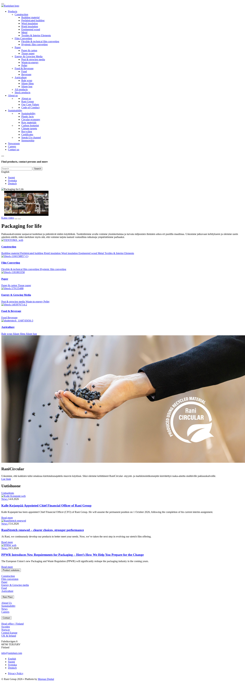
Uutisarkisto (7, 493)
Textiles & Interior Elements (36, 35)
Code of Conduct (30, 107)
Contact (6, 618)
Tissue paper (27, 53)
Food (24, 71)
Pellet (24, 65)
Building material (30, 17)
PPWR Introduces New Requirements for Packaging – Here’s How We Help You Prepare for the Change (72, 554)
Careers (12, 146)
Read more (7, 517)
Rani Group (27, 101)
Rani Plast (8, 597)
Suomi (11, 177)
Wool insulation (29, 23)
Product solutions (11, 570)
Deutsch (12, 183)
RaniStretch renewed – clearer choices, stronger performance (42, 530)
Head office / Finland (12, 623)
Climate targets (29, 128)
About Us (6, 602)
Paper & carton (29, 50)
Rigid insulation (29, 26)
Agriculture (21, 77)
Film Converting (23, 38)
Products (12, 11)
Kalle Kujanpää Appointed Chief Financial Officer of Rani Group (46, 505)
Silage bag (26, 86)
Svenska (12, 180)
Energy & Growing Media (28, 56)
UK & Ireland (8, 635)
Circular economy (30, 119)
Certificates (27, 134)
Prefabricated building (32, 20)
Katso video (7, 217)
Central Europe (9, 632)
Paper (18, 47)
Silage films (27, 83)
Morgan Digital (46, 679)
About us (13, 95)
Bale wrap (26, 80)
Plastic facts (27, 116)
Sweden (5, 626)
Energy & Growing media (15, 585)
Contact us (13, 149)
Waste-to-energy (29, 62)
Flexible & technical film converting (40, 41)
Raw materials (28, 122)
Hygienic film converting (34, 44)
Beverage (26, 74)
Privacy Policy (15, 673)
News (4, 499)
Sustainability (15, 110)
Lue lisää (6, 479)
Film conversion (9, 579)
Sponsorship (27, 140)
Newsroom (14, 143)
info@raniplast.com (11, 653)
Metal (24, 32)
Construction (21, 14)
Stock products (22, 92)
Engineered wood (30, 29)
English (12, 658)
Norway (5, 629)
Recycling (26, 131)
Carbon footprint (30, 125)
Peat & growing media (33, 59)
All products (21, 89)
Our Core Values (30, 104)
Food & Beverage (24, 68)
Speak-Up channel (31, 137)
